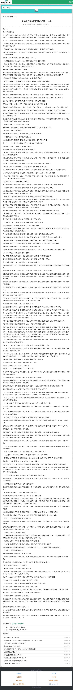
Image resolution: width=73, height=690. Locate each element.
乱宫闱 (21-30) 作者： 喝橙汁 (12, 646)
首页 (5, 16)
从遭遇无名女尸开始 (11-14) (11, 652)
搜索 (36, 10)
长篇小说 (11, 16)
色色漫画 (19, 677)
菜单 (71, 2)
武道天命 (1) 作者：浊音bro (17, 627)
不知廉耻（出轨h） (54, 680)
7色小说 (54, 673)
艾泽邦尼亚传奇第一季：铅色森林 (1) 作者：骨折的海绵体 (20, 649)
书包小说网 (19, 680)
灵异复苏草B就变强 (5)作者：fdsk (18, 630)
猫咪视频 (19, 673)
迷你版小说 (40, 670)
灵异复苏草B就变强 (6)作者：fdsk (13, 655)
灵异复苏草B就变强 (18, 623)
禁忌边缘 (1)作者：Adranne (11, 637)
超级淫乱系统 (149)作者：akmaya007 (14, 643)
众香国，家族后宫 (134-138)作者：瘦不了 (15, 660)
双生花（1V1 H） (54, 684)
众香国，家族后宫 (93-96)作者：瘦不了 (15, 658)
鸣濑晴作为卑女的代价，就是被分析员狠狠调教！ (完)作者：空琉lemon (24, 640)
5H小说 (54, 677)
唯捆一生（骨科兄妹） (19, 684)
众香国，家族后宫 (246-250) (12, 663)
